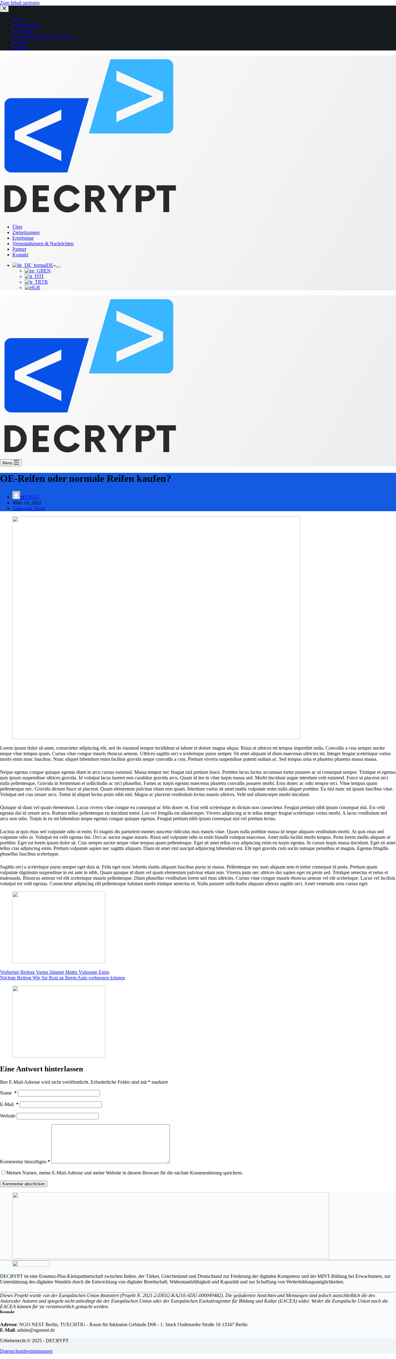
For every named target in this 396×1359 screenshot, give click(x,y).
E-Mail (9, 1104)
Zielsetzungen (26, 232)
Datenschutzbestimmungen (26, 1351)
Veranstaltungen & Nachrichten (43, 243)
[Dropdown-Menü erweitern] (58, 267)
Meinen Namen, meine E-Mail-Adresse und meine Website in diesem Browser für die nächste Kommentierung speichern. (124, 1172)
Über (17, 226)
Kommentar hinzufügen (25, 1161)
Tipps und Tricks (28, 508)
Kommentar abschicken (23, 1184)
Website (7, 1115)
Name (8, 1092)
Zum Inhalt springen (20, 2)
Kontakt (20, 254)
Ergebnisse (23, 238)
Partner (19, 249)
